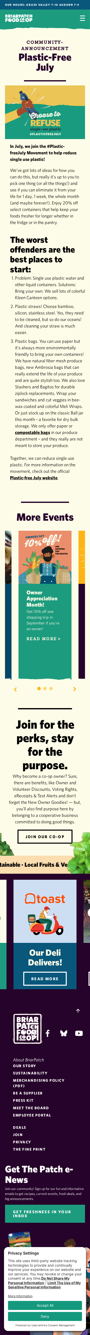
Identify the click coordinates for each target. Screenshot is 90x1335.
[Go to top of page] (78, 1011)
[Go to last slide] (15, 689)
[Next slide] (74, 689)
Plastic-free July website (34, 477)
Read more (41, 639)
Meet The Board (31, 1108)
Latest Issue (24, 1246)
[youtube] (78, 1033)
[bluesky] (63, 1033)
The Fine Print (29, 1149)
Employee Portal (32, 1115)
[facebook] (49, 1033)
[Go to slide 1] (39, 688)
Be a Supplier (28, 1093)
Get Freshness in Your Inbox (42, 1213)
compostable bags (32, 432)
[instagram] (34, 1033)
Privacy (22, 1142)
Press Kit (23, 1100)
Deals (19, 1127)
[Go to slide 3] (51, 688)
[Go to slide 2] (45, 688)
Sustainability (30, 1073)
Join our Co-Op (45, 836)
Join (18, 1135)
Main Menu (82, 18)
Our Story (24, 1066)
